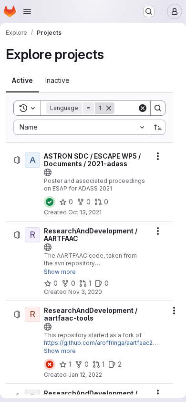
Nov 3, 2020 (85, 291)
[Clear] (142, 108)
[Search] (157, 108)
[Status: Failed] (49, 364)
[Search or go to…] (149, 11)
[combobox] (81, 127)
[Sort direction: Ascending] (157, 127)
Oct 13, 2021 (85, 212)
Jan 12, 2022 (85, 374)
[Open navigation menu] (27, 11)
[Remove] (108, 108)
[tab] (22, 80)
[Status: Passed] (49, 202)
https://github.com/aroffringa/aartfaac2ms (102, 342)
